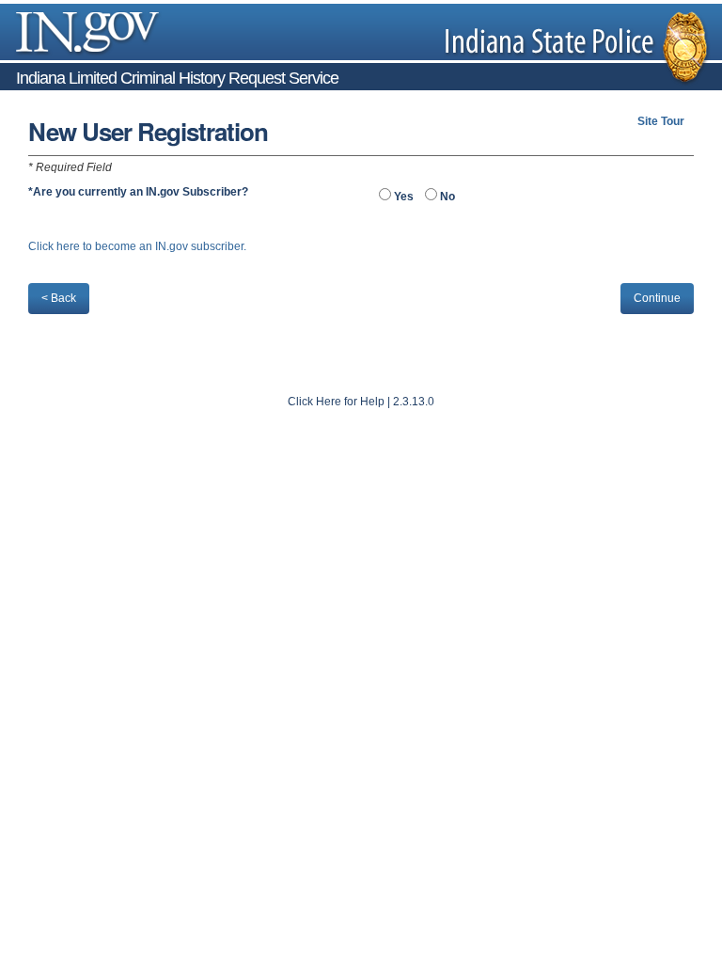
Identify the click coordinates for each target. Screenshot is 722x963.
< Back (58, 298)
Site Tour (660, 121)
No (446, 196)
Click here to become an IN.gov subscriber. (137, 246)
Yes (402, 196)
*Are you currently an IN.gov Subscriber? (138, 191)
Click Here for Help (336, 401)
